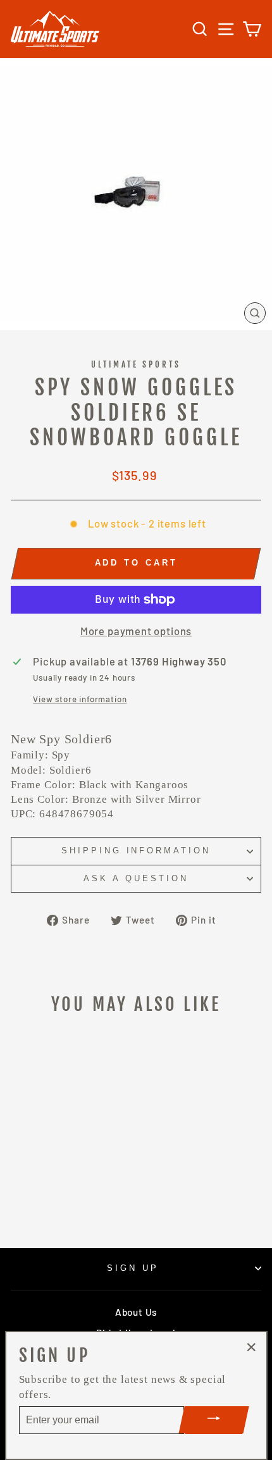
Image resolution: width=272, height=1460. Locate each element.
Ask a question (136, 878)
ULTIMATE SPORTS (136, 364)
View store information (80, 699)
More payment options (136, 630)
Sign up (133, 1268)
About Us (136, 1312)
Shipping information (136, 850)
